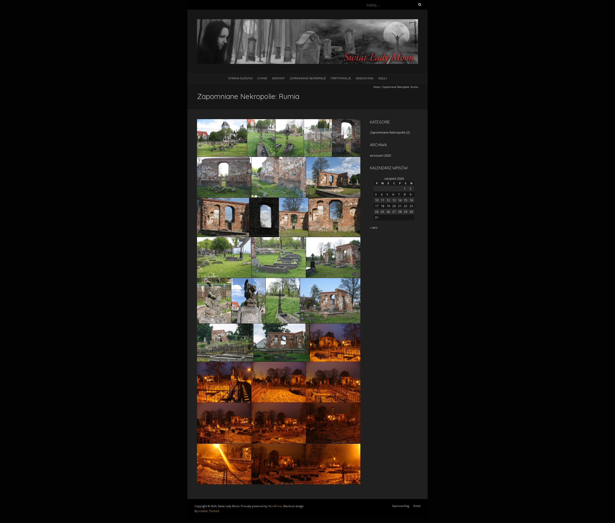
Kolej (382, 78)
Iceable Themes (208, 511)
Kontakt (278, 78)
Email (416, 506)
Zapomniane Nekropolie (308, 78)
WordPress (275, 506)
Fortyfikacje (341, 78)
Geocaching (365, 78)
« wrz (374, 227)
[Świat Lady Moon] (307, 21)
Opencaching (400, 506)
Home (376, 87)
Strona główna (240, 78)
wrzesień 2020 (380, 155)
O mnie (262, 78)
